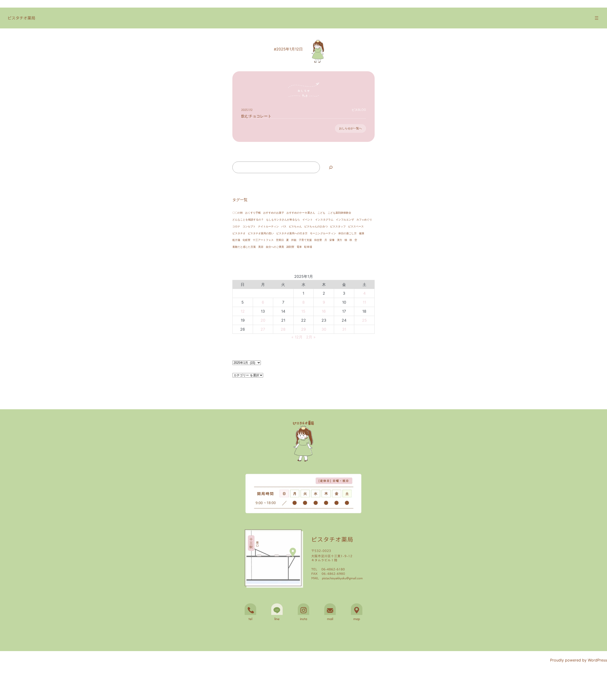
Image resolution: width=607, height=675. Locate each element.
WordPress (597, 660)
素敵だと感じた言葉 (244, 246)
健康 (361, 233)
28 (283, 329)
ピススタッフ (338, 226)
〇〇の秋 (237, 212)
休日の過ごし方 (347, 233)
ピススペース (356, 226)
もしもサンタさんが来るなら (283, 219)
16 (324, 311)
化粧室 (246, 240)
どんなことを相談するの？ (248, 219)
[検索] (330, 167)
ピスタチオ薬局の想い (261, 233)
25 (364, 320)
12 (243, 311)
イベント (307, 219)
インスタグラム (324, 219)
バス (283, 226)
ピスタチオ (238, 233)
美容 (260, 246)
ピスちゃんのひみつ (316, 226)
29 (303, 329)
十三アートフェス (263, 240)
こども (321, 212)
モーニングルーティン (323, 233)
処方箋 (236, 240)
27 (263, 329)
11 (364, 302)
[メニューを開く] (596, 18)
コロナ (236, 226)
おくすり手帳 (253, 212)
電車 (299, 246)
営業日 (280, 240)
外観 (293, 240)
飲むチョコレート (256, 116)
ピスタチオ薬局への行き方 (292, 233)
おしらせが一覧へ (350, 128)
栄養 (332, 240)
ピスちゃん (295, 226)
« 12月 (297, 337)
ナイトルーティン (268, 226)
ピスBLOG (359, 110)
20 (263, 320)
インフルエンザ (345, 219)
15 (303, 311)
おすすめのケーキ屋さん (300, 212)
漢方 (339, 240)
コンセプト (249, 226)
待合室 (318, 240)
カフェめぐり (364, 219)
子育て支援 (305, 240)
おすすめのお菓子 (273, 212)
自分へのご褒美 (275, 246)
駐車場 (308, 246)
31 (344, 329)
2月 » (311, 337)
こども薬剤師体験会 (339, 212)
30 (324, 329)
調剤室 (290, 246)
